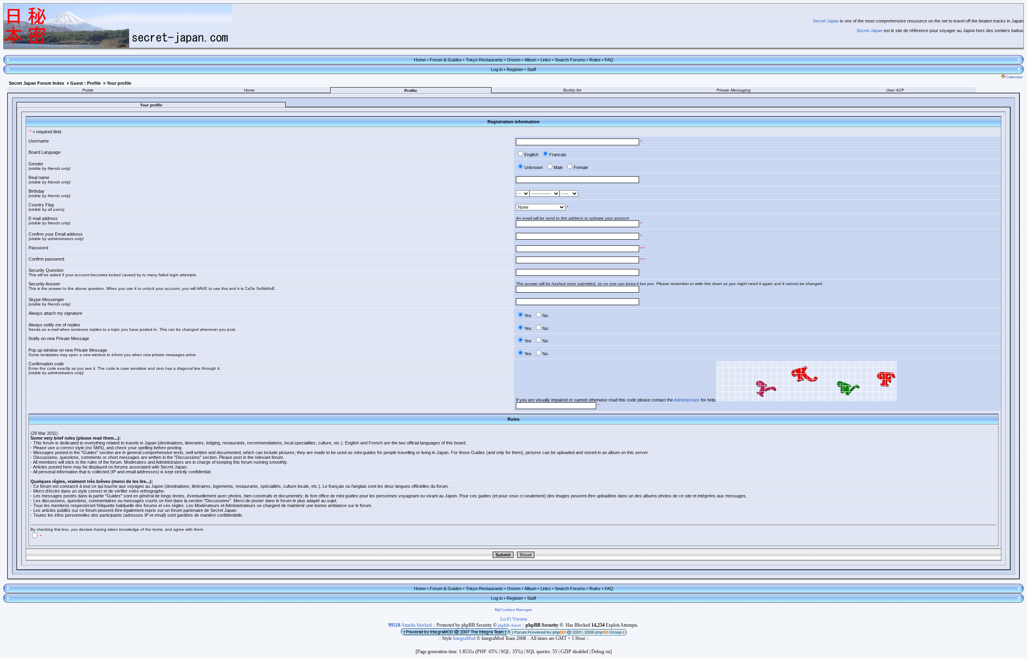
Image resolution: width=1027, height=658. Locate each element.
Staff (531, 69)
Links (545, 59)
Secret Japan (826, 20)
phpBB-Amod (509, 625)
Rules (595, 59)
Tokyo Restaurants (484, 59)
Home (420, 59)
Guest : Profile (85, 83)
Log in (497, 69)
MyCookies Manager (513, 609)
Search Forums (570, 59)
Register (515, 69)
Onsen (513, 59)
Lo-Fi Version (513, 619)
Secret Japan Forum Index (36, 83)
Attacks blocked (410, 625)
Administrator (687, 399)
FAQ (609, 59)
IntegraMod (465, 638)
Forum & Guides (446, 59)
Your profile (119, 83)
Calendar (1014, 77)
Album (530, 59)
